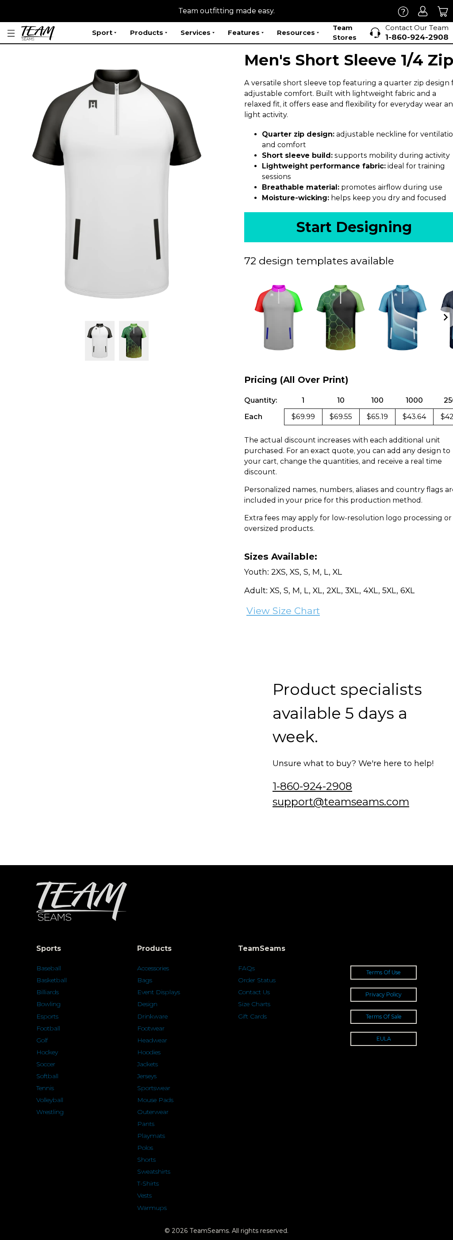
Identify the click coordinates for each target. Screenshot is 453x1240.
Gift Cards (252, 1016)
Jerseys (147, 1076)
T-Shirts (148, 1183)
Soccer (45, 1064)
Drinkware (152, 1016)
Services (195, 32)
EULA (383, 1038)
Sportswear (153, 1088)
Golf (42, 1040)
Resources (296, 32)
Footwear (151, 1028)
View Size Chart (283, 610)
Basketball (51, 980)
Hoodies (149, 1052)
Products (146, 32)
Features (244, 32)
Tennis (45, 1088)
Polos (145, 1148)
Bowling (48, 1004)
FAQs (246, 968)
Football (48, 1028)
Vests (144, 1195)
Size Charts (254, 1004)
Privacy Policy (383, 994)
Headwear (152, 1040)
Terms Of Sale (384, 1016)
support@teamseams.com (341, 801)
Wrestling (50, 1112)
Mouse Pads (155, 1100)
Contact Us (254, 992)
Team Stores (345, 32)
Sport (102, 32)
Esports (47, 1016)
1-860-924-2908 (312, 786)
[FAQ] (403, 11)
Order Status (257, 980)
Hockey (47, 1052)
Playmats (151, 1136)
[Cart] (443, 11)
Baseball (48, 968)
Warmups (152, 1208)
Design (147, 1004)
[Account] (423, 11)
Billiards (47, 992)
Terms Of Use (383, 972)
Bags (144, 980)
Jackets (147, 1064)
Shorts (146, 1160)
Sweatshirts (153, 1171)
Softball (47, 1076)
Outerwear (153, 1112)
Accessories (153, 968)
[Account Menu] (11, 33)
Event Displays (158, 992)
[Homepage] (38, 33)
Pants (145, 1124)
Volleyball (49, 1100)
